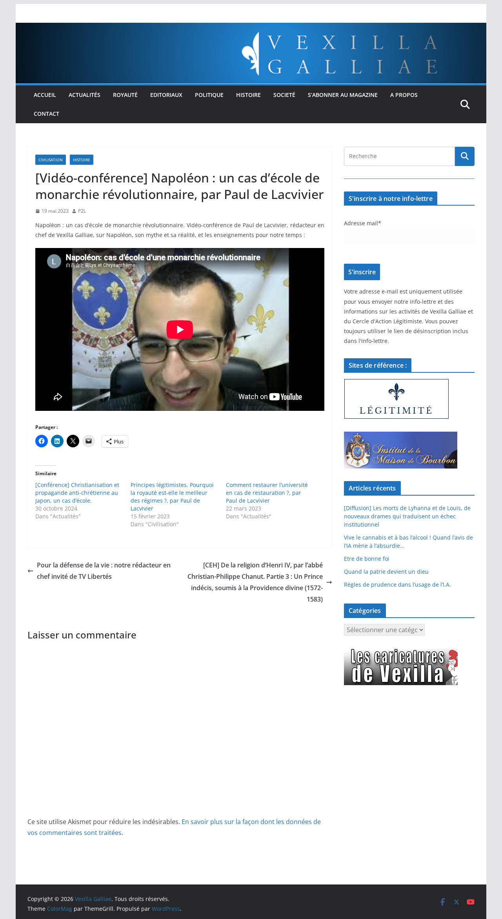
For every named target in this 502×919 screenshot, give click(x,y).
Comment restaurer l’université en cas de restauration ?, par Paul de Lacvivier (267, 492)
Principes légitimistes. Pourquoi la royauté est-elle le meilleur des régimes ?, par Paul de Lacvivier (172, 496)
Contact (46, 113)
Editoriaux (166, 94)
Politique (209, 94)
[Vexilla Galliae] (251, 28)
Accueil (45, 94)
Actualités (84, 94)
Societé (284, 94)
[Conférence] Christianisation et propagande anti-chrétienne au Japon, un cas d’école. (77, 492)
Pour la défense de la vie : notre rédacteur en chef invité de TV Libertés (104, 571)
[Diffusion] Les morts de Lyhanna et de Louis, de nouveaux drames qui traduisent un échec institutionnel (407, 516)
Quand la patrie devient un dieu (386, 571)
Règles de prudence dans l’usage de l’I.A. (397, 584)
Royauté (125, 94)
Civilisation (50, 159)
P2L (82, 211)
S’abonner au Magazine (343, 94)
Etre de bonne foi (366, 558)
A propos (404, 94)
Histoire (248, 94)
